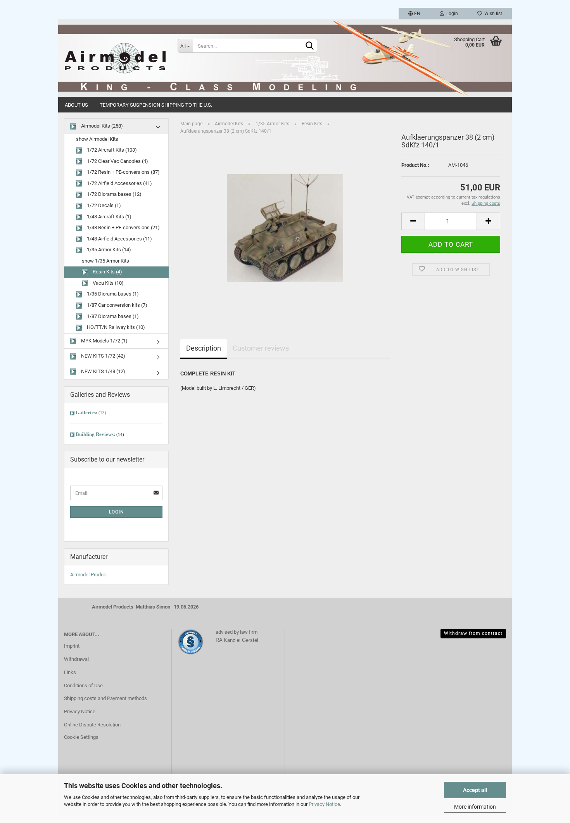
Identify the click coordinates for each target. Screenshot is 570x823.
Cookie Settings (81, 737)
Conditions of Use (83, 685)
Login (451, 13)
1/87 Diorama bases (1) (112, 316)
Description (203, 348)
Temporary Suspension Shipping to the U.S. (156, 105)
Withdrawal (76, 659)
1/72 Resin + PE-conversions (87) (123, 172)
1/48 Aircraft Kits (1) (108, 217)
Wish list (492, 13)
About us (76, 105)
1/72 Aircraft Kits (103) (111, 150)
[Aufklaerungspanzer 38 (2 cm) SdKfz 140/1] (285, 227)
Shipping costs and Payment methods (105, 698)
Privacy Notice (324, 804)
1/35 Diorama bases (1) (112, 294)
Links (70, 672)
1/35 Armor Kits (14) (108, 249)
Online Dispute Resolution (92, 725)
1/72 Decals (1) (103, 205)
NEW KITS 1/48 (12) (102, 371)
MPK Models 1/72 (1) (104, 341)
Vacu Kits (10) (108, 283)
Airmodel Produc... (90, 574)
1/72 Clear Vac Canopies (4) (117, 161)
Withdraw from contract (473, 633)
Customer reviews (261, 348)
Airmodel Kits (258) (101, 126)
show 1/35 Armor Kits (105, 261)
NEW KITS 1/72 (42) (102, 356)
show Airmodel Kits (97, 139)
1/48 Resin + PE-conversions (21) (123, 227)
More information (475, 807)
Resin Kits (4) (107, 272)
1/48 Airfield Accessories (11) (119, 239)
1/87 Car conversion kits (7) (116, 305)
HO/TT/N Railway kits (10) (115, 327)
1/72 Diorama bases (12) (114, 194)
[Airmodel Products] (115, 58)
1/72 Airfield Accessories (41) (119, 183)
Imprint (71, 646)
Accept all (475, 790)
